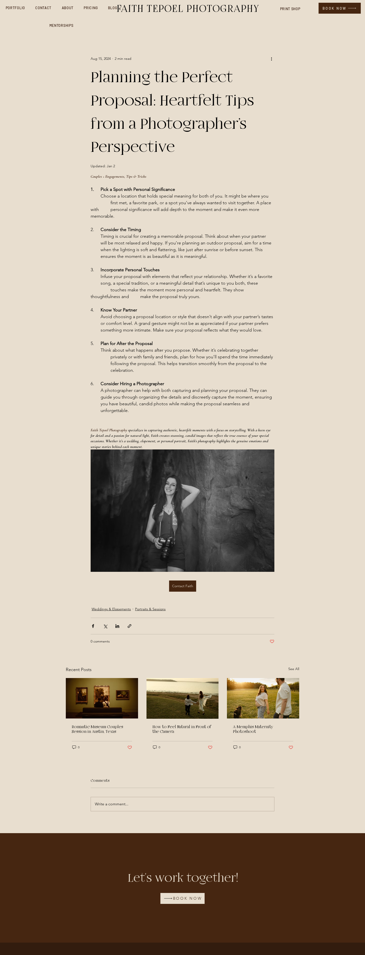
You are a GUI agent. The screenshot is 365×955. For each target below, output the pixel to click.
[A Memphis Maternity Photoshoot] (263, 698)
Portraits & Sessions (150, 609)
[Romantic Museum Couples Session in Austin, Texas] (102, 698)
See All (293, 669)
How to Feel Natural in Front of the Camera (182, 729)
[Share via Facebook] (93, 626)
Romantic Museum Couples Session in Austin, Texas (97, 729)
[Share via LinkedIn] (117, 626)
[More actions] (271, 59)
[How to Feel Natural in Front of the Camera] (182, 698)
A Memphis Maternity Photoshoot (253, 729)
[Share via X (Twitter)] (105, 626)
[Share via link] (129, 626)
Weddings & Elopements (111, 609)
